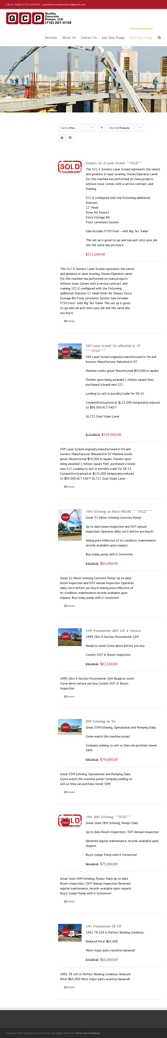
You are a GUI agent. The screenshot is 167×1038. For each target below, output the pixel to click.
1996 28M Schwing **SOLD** (108, 817)
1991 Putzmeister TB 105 (103, 926)
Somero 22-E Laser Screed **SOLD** (114, 163)
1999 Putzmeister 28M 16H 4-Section (113, 631)
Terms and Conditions (88, 1033)
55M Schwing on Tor (101, 721)
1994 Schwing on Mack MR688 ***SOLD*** (119, 511)
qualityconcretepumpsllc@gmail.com (64, 4)
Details (71, 321)
